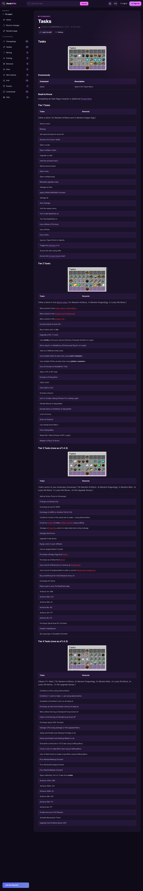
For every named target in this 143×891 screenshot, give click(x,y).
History (60, 32)
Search (84, 3)
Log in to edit (47, 32)
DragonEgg (52, 528)
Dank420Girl (54, 27)
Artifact (50, 523)
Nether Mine (62, 302)
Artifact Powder (66, 523)
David (65, 554)
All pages (8, 14)
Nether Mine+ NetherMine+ (66, 308)
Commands (45, 16)
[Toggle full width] (115, 3)
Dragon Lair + (60, 319)
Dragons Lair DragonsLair (65, 314)
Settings (52, 245)
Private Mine (86, 99)
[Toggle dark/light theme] (110, 3)
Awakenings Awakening (86, 570)
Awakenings (76, 565)
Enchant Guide (54, 256)
